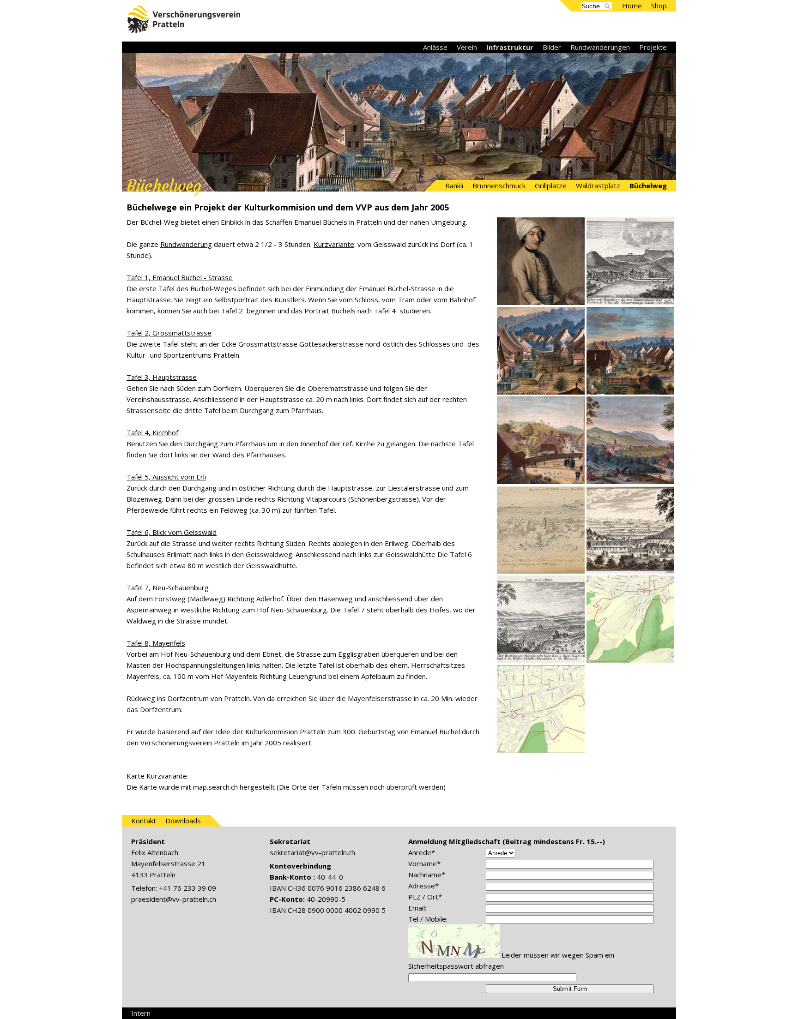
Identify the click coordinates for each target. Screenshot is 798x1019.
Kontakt (143, 820)
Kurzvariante (334, 244)
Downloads (183, 820)
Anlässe (435, 47)
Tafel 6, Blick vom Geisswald (172, 532)
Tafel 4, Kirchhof (152, 432)
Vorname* (424, 863)
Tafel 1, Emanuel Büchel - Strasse (180, 277)
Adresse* (423, 885)
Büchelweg (648, 185)
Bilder (552, 47)
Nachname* (426, 874)
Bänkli (454, 185)
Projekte (653, 47)
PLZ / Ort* (425, 896)
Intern (141, 1013)
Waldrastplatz (598, 185)
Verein (467, 47)
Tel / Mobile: (427, 918)
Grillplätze (551, 185)
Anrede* (421, 852)
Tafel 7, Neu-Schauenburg (168, 587)
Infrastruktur (509, 47)
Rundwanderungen (600, 47)
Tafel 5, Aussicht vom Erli (166, 476)
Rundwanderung (186, 244)
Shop (659, 5)
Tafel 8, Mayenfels (156, 642)
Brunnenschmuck (499, 185)
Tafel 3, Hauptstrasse (162, 377)
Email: (417, 907)
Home (632, 5)
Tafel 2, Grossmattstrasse (169, 332)
